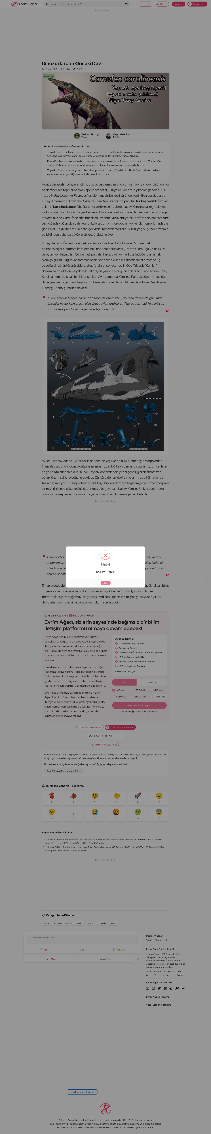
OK (105, 583)
